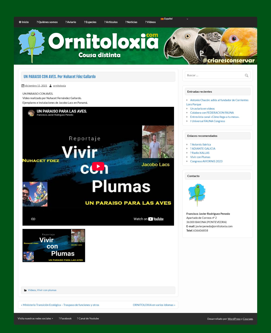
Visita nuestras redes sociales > (35, 318)
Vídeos (32, 290)
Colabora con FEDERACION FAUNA (212, 112)
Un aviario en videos (202, 108)
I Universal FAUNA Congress (207, 121)
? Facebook (65, 318)
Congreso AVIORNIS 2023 (206, 161)
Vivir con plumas (46, 290)
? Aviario (70, 22)
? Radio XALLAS (199, 152)
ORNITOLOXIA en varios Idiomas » (154, 304)
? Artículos (111, 22)
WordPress (234, 318)
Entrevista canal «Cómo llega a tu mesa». (214, 116)
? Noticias (131, 22)
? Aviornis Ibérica (200, 144)
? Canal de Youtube (88, 318)
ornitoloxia (59, 85)
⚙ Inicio (24, 22)
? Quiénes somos (47, 22)
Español (168, 18)
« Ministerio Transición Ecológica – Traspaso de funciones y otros (60, 304)
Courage (248, 318)
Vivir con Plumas (200, 157)
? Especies (90, 22)
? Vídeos (150, 22)
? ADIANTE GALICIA (202, 148)
